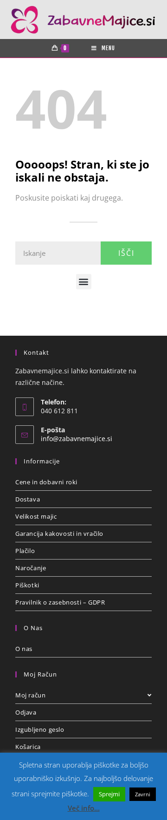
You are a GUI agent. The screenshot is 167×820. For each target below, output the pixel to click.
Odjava (26, 712)
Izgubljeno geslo (39, 729)
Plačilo (25, 551)
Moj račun (30, 695)
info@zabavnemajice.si (76, 438)
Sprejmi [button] (109, 794)
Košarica (28, 746)
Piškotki (27, 585)
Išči (126, 253)
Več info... (84, 808)
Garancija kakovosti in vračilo (59, 533)
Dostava (27, 499)
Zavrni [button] (142, 794)
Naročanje (30, 568)
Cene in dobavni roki (46, 482)
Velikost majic (36, 516)
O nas (23, 648)
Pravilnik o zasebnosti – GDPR (60, 602)
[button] (83, 281)
